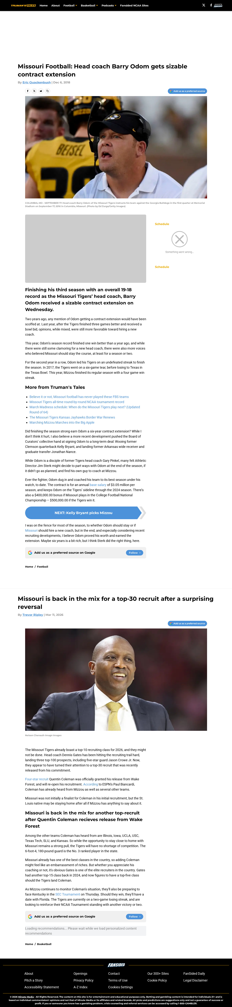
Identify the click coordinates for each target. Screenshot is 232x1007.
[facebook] (211, 5)
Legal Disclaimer (195, 980)
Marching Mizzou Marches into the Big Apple (62, 422)
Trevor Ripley (33, 615)
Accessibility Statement (41, 987)
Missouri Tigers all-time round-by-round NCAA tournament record (77, 402)
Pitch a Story (33, 980)
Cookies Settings (120, 987)
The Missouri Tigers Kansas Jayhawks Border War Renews (72, 417)
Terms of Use (118, 980)
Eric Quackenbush (37, 82)
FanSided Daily (194, 973)
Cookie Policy (157, 980)
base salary (98, 485)
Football (42, 566)
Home (44, 5)
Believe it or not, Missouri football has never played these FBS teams (79, 397)
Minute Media (26, 996)
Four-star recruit (36, 779)
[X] (203, 5)
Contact (114, 973)
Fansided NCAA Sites (134, 5)
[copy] (47, 91)
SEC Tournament (67, 894)
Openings (80, 973)
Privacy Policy (84, 980)
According (90, 784)
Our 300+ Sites (158, 973)
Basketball (44, 944)
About (55, 5)
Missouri (31, 530)
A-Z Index (80, 987)
